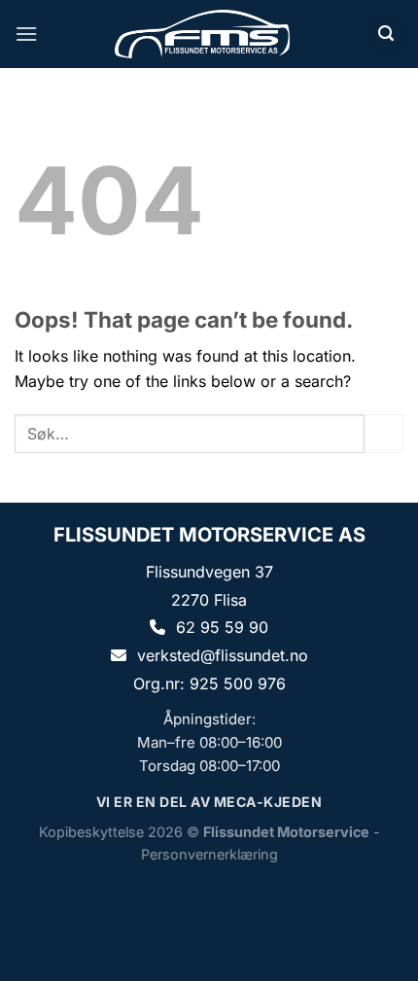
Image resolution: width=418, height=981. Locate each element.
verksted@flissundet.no (222, 655)
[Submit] (384, 433)
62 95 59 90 (222, 627)
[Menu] (26, 33)
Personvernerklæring (209, 854)
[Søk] (385, 34)
